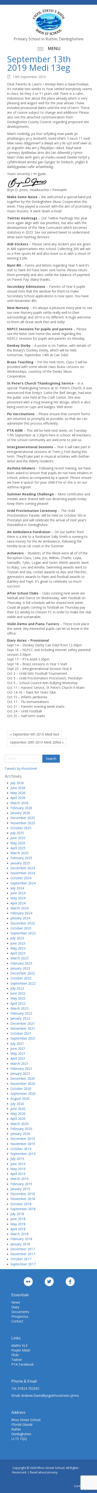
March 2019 (19, 1178)
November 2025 (22, 823)
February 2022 (21, 1013)
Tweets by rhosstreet (21, 768)
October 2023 (20, 928)
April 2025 (17, 848)
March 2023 (19, 958)
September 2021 (23, 1038)
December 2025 (22, 818)
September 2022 (23, 983)
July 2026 (17, 783)
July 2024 (17, 888)
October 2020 (20, 1088)
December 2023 (22, 923)
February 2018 (21, 1239)
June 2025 (17, 838)
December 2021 (22, 1023)
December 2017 (22, 1249)
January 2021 (20, 1073)
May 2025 (17, 843)
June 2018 (17, 1219)
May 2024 (17, 898)
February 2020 (21, 1128)
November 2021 (22, 1028)
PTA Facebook (22, 1364)
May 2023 (17, 948)
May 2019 (17, 1169)
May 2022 (17, 998)
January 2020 (20, 1133)
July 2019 (17, 1158)
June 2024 (17, 893)
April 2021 (17, 1058)
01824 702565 (28, 1388)
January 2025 (20, 863)
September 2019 (23, 1153)
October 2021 (20, 1033)
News (15, 1302)
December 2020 (22, 1078)
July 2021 (17, 1043)
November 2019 (22, 1144)
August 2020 (19, 1098)
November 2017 (22, 1254)
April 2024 (17, 903)
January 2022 (20, 1018)
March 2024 (19, 908)
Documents (20, 1311)
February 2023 (21, 963)
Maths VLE (19, 1345)
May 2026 (17, 792)
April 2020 (17, 1118)
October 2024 (20, 878)
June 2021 (17, 1048)
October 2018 (20, 1204)
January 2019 (20, 1189)
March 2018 (19, 1234)
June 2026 (17, 788)
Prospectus (19, 1316)
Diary (15, 1307)
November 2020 (22, 1083)
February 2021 (21, 1068)
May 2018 (17, 1224)
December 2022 (22, 973)
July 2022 (17, 988)
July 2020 (17, 1103)
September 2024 (23, 883)
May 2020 (17, 1113)
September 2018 (23, 1209)
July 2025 (17, 833)
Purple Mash (20, 1350)
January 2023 (20, 968)
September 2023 (23, 933)
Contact (17, 1321)
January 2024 (20, 918)
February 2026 (21, 808)
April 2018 (17, 1229)
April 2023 (17, 953)
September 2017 (23, 1264)
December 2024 (22, 868)
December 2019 (22, 1138)
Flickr (15, 1355)
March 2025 (19, 853)
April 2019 (17, 1173)
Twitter (16, 1359)
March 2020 (19, 1123)
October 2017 (20, 1259)
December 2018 (22, 1194)
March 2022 (19, 1008)
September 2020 (23, 1093)
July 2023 (17, 938)
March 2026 (19, 803)
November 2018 (22, 1198)
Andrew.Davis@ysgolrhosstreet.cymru (50, 1395)
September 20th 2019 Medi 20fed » (37, 742)
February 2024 (21, 913)
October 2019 (20, 1148)
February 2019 (21, 1184)
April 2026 (17, 797)
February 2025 (21, 858)
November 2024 (22, 873)
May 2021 (17, 1053)
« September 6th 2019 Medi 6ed (34, 734)
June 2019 (17, 1164)
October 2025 (20, 828)
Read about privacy (44, 1472)
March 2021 (19, 1063)
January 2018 (20, 1244)
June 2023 (17, 943)
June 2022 (17, 993)
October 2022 (20, 978)
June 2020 (17, 1108)
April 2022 (17, 1003)
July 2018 (17, 1214)
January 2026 (20, 813)
